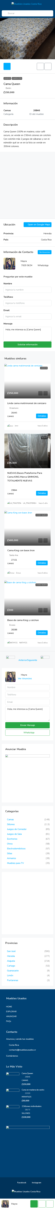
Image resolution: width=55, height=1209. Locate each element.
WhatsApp (43, 265)
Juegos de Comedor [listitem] (17, 829)
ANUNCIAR (11, 1016)
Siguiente (32, 660)
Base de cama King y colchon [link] (23, 620)
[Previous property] (10, 660)
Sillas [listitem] (9, 853)
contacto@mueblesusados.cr (22, 1049)
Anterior (22, 660)
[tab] (7, 66)
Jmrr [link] (16, 426)
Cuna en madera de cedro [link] (33, 1090)
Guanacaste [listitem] (13, 970)
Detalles (42, 415)
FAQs (8, 1021)
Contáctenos (12, 1055)
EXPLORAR (11, 1011)
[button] (40, 66)
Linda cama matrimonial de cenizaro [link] (26, 403)
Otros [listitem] (10, 843)
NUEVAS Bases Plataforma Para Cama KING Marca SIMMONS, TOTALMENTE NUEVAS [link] (24, 476)
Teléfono (8, 296)
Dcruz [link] (18, 573)
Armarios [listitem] (11, 858)
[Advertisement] (27, 185)
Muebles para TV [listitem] (15, 863)
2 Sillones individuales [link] (32, 1106)
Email (7, 310)
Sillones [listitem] (11, 824)
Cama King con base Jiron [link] (21, 550)
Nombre (8, 283)
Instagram (36, 1182)
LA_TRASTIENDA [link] (30, 503)
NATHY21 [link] (23, 643)
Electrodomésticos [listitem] (16, 848)
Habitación (17, 78)
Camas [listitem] (10, 819)
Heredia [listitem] (11, 956)
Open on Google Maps (38, 224)
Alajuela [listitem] (11, 960)
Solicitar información (28, 344)
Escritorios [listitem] (12, 838)
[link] (27, 381)
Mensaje (8, 323)
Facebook (21, 1182)
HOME (9, 1006)
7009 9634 (26, 265)
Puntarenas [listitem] (12, 980)
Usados (7, 78)
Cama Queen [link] (27, 1073)
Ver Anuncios (44, 252)
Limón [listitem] (10, 975)
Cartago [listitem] (11, 965)
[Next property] (45, 660)
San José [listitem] (11, 951)
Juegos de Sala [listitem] (14, 834)
